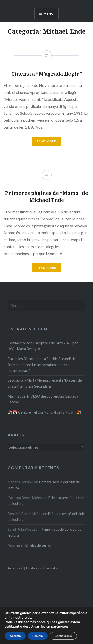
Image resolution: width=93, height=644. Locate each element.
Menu (49, 13)
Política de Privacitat (42, 568)
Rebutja (37, 636)
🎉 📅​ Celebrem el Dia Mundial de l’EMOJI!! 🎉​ (44, 412)
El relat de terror (38, 545)
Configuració (63, 636)
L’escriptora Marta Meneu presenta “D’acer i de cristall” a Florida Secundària (45, 383)
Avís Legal (15, 568)
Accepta (15, 636)
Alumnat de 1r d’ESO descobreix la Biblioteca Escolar (43, 399)
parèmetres (60, 626)
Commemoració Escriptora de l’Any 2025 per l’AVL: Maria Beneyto (43, 346)
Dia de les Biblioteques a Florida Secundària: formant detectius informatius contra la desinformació (42, 365)
